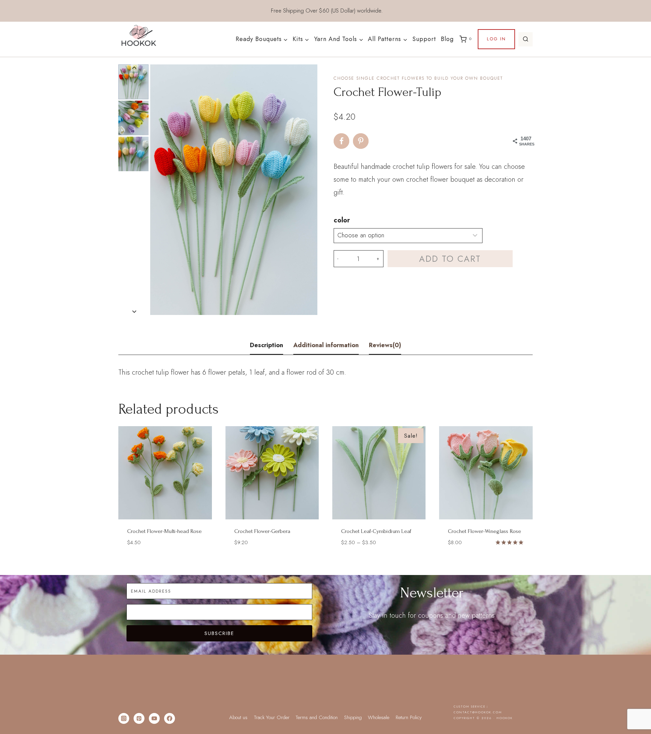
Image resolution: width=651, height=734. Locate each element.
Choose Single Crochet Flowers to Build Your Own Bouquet (418, 78)
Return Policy (409, 717)
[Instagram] (123, 718)
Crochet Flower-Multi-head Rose (164, 531)
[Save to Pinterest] (361, 141)
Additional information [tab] (326, 345)
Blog (447, 39)
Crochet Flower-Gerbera (262, 531)
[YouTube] (154, 718)
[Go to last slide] (134, 68)
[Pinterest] (139, 718)
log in (496, 39)
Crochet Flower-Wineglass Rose (484, 531)
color (342, 220)
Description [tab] (266, 345)
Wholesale (378, 717)
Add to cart (450, 259)
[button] (133, 81)
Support (424, 39)
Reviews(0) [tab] (385, 345)
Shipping (353, 717)
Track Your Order (272, 717)
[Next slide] (134, 311)
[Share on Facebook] (341, 141)
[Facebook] (169, 718)
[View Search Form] (525, 39)
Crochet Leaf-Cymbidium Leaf (376, 531)
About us (238, 717)
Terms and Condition (317, 717)
